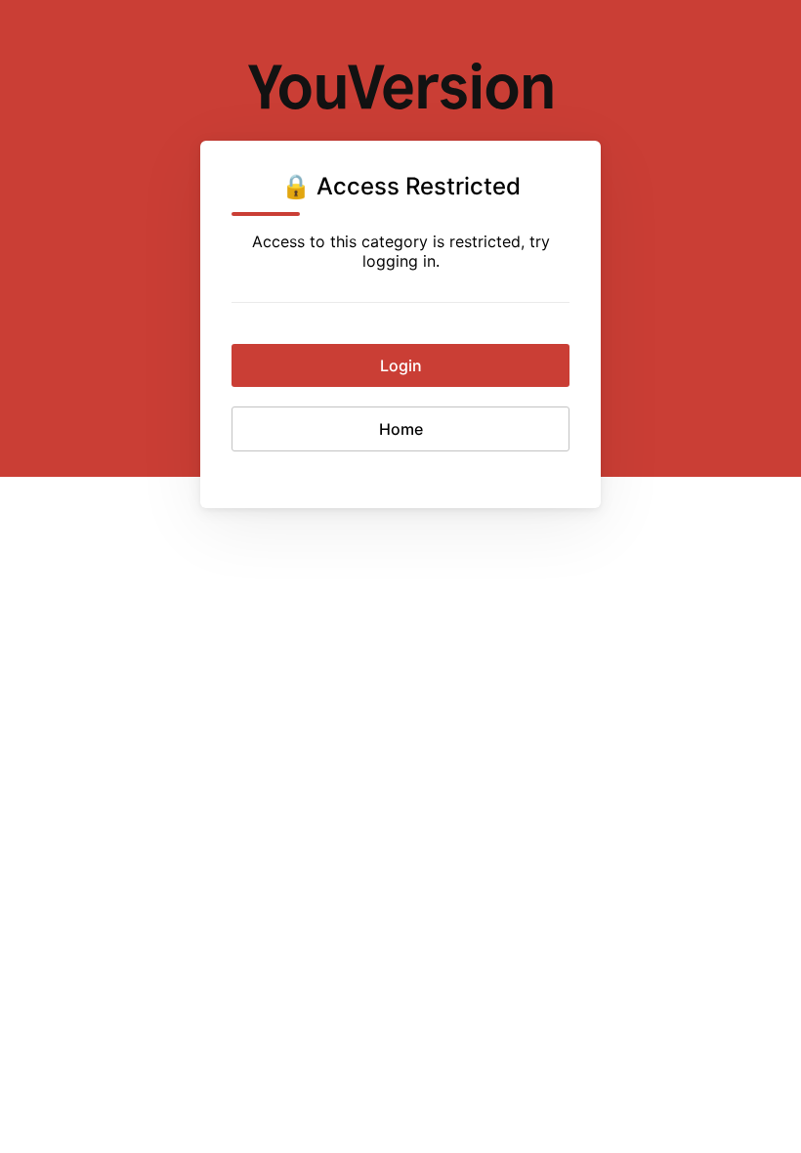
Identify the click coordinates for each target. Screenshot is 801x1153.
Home (401, 429)
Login (401, 365)
